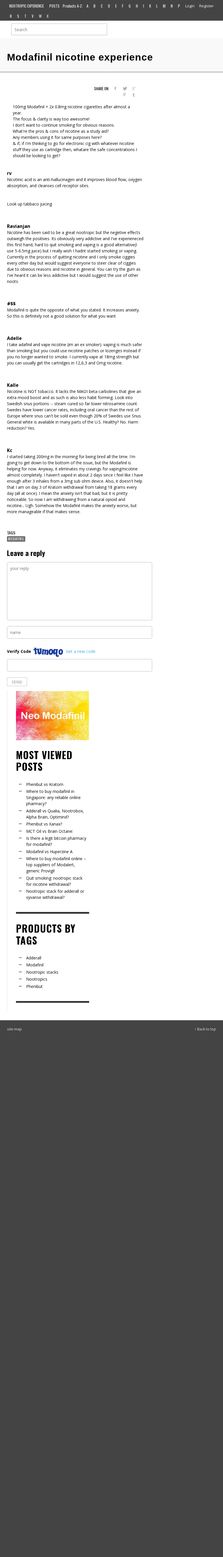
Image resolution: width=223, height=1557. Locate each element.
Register (206, 5)
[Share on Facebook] (115, 88)
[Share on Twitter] (124, 88)
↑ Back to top (205, 1029)
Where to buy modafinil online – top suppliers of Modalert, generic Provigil (56, 865)
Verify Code (19, 651)
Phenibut (34, 986)
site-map (14, 1029)
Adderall (33, 958)
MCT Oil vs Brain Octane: (49, 831)
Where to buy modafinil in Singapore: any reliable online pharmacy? (53, 797)
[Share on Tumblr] (134, 95)
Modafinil (16, 538)
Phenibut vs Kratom (44, 784)
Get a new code (81, 651)
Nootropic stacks (42, 972)
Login (190, 5)
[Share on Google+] (134, 88)
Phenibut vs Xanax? (44, 824)
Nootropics (36, 979)
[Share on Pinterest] (124, 95)
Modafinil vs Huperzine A (49, 851)
